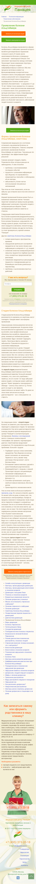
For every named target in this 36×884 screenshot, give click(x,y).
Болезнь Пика (10, 657)
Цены (24, 862)
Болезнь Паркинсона (12, 625)
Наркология (24, 852)
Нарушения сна (10, 682)
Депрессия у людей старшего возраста (19, 673)
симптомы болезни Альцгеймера (19, 236)
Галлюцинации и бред (13, 627)
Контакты (24, 865)
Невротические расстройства (15, 687)
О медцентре (24, 849)
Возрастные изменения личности (17, 597)
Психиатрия (24, 856)
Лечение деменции (12, 609)
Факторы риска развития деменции (18, 659)
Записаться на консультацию (14, 34)
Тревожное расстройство (14, 677)
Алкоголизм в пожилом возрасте (17, 650)
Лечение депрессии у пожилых (16, 599)
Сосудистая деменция (13, 629)
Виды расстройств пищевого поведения (19, 680)
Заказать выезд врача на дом (15, 40)
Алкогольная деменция (13, 648)
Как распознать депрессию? (15, 684)
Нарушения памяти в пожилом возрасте (19, 670)
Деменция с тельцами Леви (15, 592)
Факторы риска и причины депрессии (18, 689)
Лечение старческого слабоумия (17, 606)
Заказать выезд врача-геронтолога (19, 571)
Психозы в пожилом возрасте (16, 595)
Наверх (31, 876)
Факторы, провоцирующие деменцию (19, 586)
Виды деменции (11, 622)
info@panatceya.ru (20, 846)
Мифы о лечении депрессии (15, 675)
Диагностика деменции (13, 618)
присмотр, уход (6, 493)
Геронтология (24, 859)
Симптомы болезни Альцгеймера (17, 611)
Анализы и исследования (21, 436)
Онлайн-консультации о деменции (17, 583)
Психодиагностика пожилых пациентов (19, 631)
